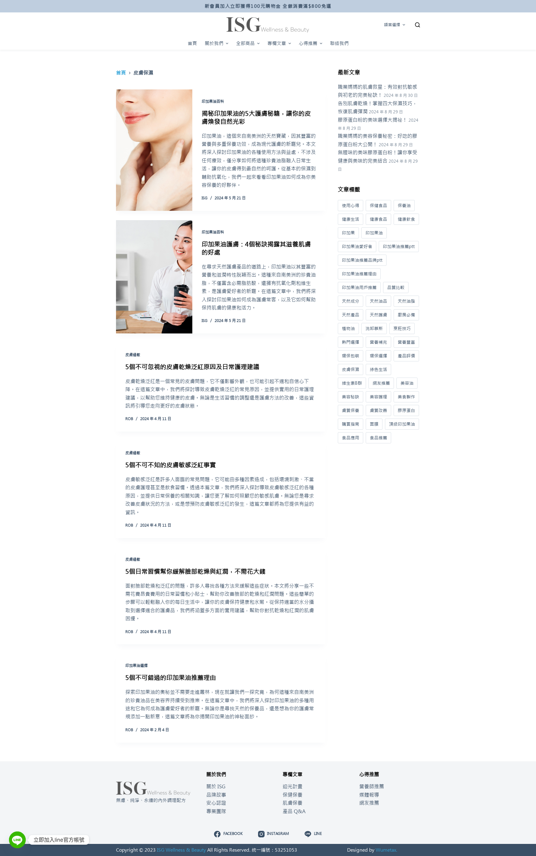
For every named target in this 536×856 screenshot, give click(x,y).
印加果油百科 (213, 101)
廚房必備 (406, 315)
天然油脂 (406, 301)
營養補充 (378, 342)
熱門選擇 (350, 342)
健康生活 (350, 219)
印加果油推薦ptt (399, 246)
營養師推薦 (371, 786)
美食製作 (406, 397)
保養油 (404, 205)
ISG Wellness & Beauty (181, 850)
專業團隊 (216, 811)
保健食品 (378, 205)
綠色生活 (378, 369)
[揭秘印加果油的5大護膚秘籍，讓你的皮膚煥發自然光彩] (154, 150)
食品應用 (350, 438)
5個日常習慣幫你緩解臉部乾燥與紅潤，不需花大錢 (195, 571)
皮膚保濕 (350, 369)
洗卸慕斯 (374, 328)
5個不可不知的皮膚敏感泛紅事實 (170, 465)
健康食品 (378, 219)
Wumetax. (386, 850)
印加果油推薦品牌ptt (362, 260)
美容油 (406, 383)
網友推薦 (381, 383)
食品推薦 (378, 438)
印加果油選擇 (136, 665)
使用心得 (350, 205)
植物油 (348, 328)
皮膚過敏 (132, 354)
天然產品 (350, 315)
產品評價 (406, 356)
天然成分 (350, 301)
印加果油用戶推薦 (359, 287)
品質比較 (395, 287)
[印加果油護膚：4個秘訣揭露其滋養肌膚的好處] (154, 276)
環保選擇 (378, 356)
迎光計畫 (292, 786)
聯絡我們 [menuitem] (339, 43)
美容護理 (378, 397)
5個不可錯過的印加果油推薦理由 (170, 678)
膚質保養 (350, 410)
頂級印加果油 (402, 424)
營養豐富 (406, 342)
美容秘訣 (350, 397)
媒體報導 (369, 795)
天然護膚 (378, 315)
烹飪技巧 (402, 328)
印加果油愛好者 (357, 246)
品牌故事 (216, 795)
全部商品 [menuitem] (245, 43)
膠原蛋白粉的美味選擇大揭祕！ (372, 120)
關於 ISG (216, 786)
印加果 (348, 233)
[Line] (17, 839)
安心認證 (216, 803)
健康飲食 (406, 219)
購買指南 (350, 424)
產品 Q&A (294, 811)
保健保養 (292, 795)
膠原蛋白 (406, 410)
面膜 (374, 424)
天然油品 (378, 301)
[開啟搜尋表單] (417, 24)
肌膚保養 (292, 803)
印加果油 (374, 233)
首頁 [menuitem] (192, 43)
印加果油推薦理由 (359, 274)
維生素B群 (352, 383)
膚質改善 (378, 410)
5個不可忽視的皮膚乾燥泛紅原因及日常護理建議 (192, 367)
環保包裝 (350, 356)
